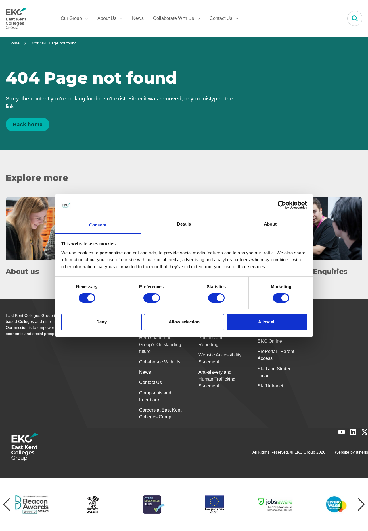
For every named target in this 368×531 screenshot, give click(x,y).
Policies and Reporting (211, 341)
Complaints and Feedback (155, 396)
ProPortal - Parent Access (276, 355)
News (138, 18)
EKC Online (270, 341)
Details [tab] (184, 224)
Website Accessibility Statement (219, 358)
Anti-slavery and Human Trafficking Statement (216, 379)
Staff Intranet (270, 385)
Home (14, 43)
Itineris (362, 452)
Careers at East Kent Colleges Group (160, 413)
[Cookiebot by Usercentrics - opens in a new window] (282, 205)
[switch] (151, 298)
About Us (106, 18)
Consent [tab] (97, 224)
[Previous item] (7, 504)
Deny (101, 321)
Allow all (266, 321)
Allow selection (184, 321)
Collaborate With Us (173, 18)
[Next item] (361, 504)
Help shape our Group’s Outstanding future (160, 344)
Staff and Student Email (275, 372)
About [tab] (270, 224)
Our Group (71, 18)
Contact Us (221, 18)
